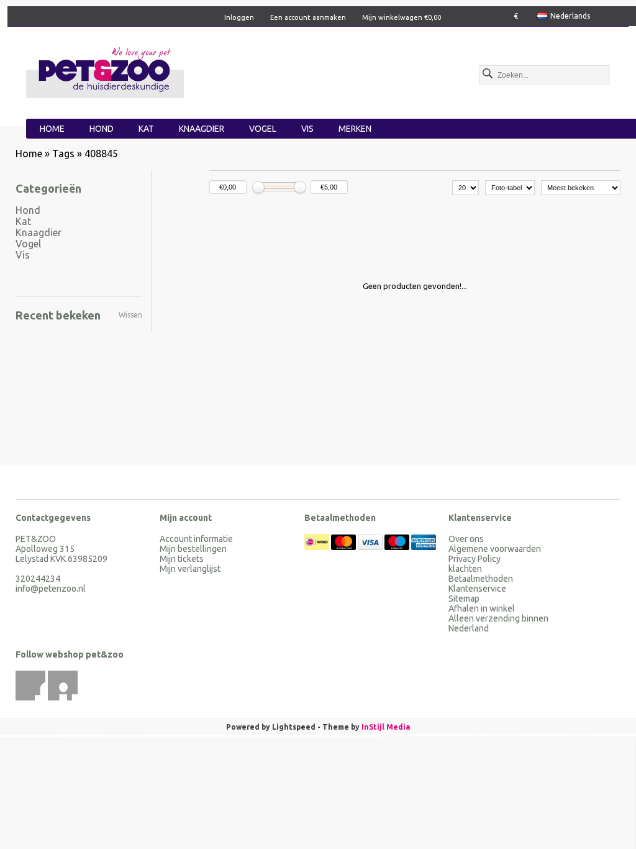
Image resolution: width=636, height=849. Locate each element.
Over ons (466, 539)
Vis (307, 129)
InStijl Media (386, 727)
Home (52, 129)
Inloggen (239, 17)
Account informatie (196, 539)
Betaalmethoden (480, 579)
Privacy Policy (474, 559)
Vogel (262, 129)
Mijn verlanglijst (190, 569)
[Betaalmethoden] (317, 547)
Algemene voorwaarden (494, 549)
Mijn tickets (182, 559)
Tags (63, 153)
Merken (354, 129)
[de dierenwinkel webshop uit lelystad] (105, 71)
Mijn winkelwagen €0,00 (401, 17)
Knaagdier (201, 129)
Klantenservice (477, 589)
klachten (465, 569)
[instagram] (63, 685)
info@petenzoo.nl (51, 589)
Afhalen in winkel (481, 608)
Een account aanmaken (308, 17)
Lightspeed (294, 727)
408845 (101, 153)
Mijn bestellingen (193, 549)
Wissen (130, 315)
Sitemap (463, 598)
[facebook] (30, 685)
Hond (101, 129)
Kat (146, 129)
